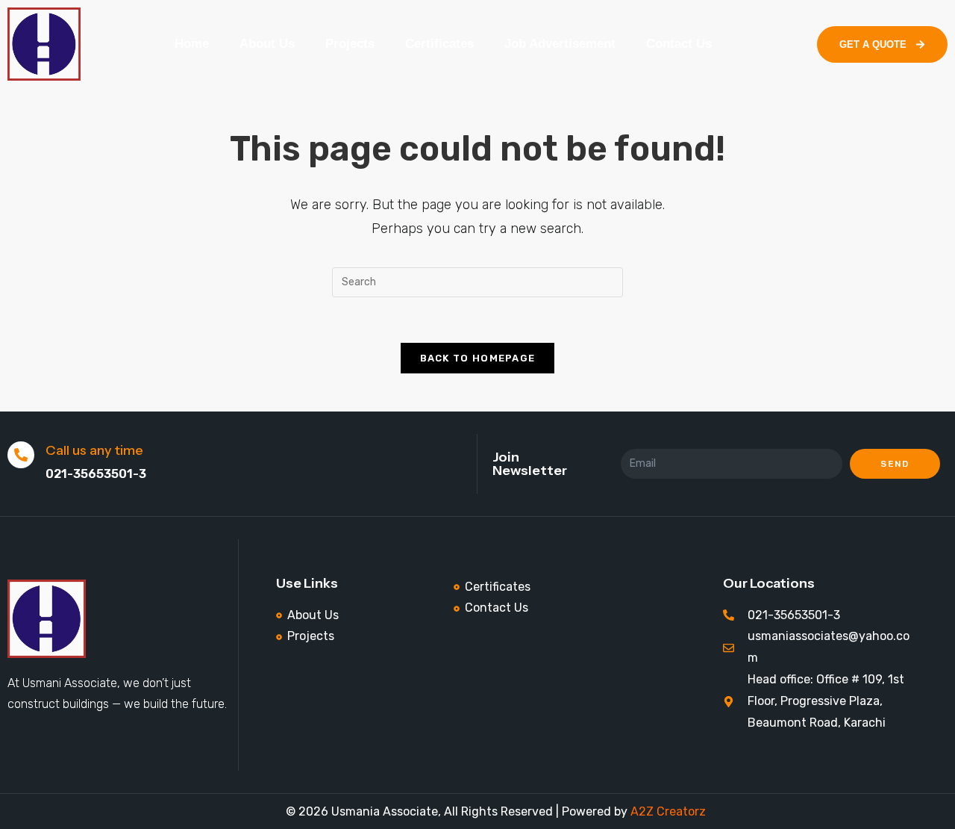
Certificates (439, 44)
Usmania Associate (383, 811)
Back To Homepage (478, 358)
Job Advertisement (560, 44)
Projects (350, 44)
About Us (267, 44)
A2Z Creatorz (668, 811)
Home (192, 44)
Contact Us (679, 44)
